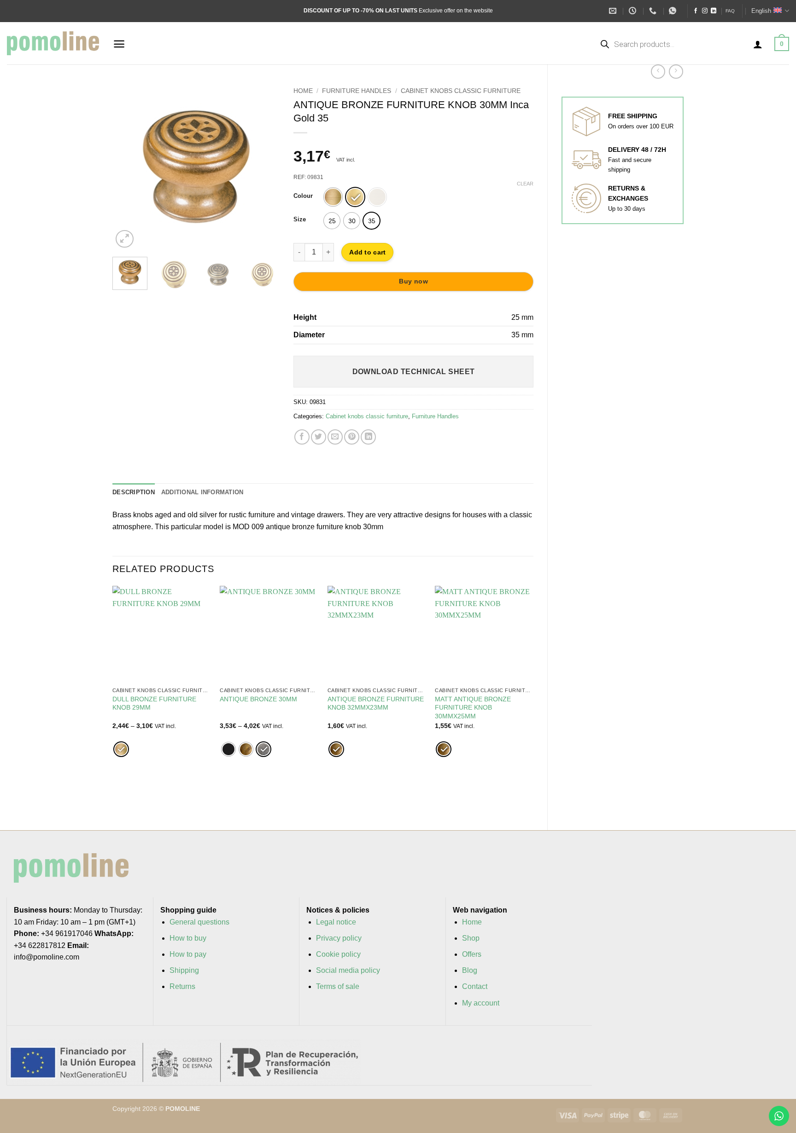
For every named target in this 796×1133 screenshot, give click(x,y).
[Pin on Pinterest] (351, 437)
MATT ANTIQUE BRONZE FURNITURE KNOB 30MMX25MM (473, 707)
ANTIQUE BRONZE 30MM (258, 699)
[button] (119, 44)
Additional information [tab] (202, 492)
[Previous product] (676, 71)
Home (303, 90)
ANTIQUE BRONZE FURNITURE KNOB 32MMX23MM (376, 703)
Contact (474, 986)
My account (480, 1003)
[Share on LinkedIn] (368, 437)
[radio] (333, 197)
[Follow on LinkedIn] (713, 11)
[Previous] (127, 166)
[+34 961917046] (654, 10)
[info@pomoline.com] (614, 10)
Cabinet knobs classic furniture (461, 90)
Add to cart (367, 252)
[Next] (265, 166)
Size (299, 219)
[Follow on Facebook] (695, 11)
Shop (471, 938)
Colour (303, 196)
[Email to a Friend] (335, 437)
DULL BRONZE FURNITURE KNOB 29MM (154, 703)
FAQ (730, 10)
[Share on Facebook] (302, 437)
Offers (471, 954)
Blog (469, 970)
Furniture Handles (356, 90)
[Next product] (658, 71)
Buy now (413, 281)
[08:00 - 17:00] (633, 10)
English (761, 10)
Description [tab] (133, 492)
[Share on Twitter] (318, 437)
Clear (525, 183)
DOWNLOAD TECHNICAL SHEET (413, 372)
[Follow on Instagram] (705, 11)
